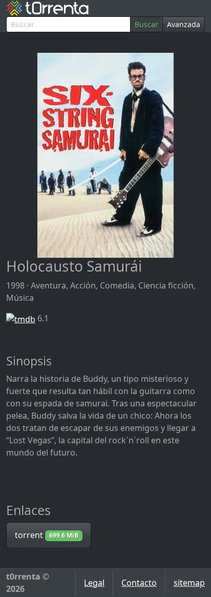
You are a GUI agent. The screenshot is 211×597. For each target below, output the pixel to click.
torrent (46, 535)
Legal (94, 582)
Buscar (146, 24)
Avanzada (183, 24)
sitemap (189, 582)
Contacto (139, 582)
